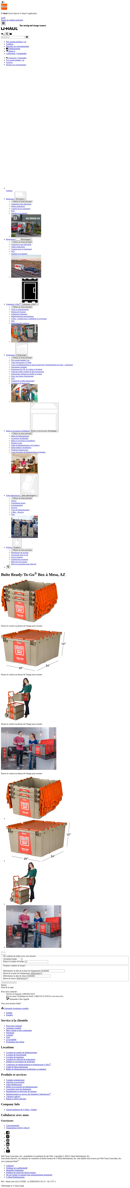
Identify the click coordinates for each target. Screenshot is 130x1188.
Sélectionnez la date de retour (15, 976)
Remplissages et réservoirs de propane (21, 1091)
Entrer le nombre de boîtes (14, 961)
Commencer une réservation (21, 244)
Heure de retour (9, 978)
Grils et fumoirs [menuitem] (17, 557)
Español (9, 1015)
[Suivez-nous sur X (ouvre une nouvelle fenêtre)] (7, 1149)
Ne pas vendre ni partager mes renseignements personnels (29, 1175)
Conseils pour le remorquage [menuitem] (21, 249)
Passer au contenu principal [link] (12, 20)
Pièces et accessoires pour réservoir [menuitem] (23, 564)
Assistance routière (13, 1028)
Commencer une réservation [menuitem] (21, 204)
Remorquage (11, 239)
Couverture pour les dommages (18, 1089)
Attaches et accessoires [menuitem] (19, 213)
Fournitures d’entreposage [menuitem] (20, 383)
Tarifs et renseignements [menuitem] (20, 309)
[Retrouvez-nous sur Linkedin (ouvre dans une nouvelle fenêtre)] (7, 1145)
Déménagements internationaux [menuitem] (22, 316)
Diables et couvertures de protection (20, 1062)
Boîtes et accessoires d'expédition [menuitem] (23, 441)
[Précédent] (2, 952)
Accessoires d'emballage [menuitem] (19, 438)
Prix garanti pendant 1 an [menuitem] (16, 42)
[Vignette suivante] (5, 954)
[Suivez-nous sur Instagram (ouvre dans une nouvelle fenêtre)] (7, 1137)
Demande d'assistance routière (16, 1008)
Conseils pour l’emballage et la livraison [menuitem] (29, 319)
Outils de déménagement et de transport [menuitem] (25, 445)
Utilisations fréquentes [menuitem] (19, 314)
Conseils (9, 1035)
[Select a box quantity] (13, 959)
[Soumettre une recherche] (27, 37)
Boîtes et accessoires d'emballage (44, 431)
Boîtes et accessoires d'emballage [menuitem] (18, 431)
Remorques (20, 199)
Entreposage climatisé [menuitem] (19, 367)
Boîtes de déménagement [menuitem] (20, 436)
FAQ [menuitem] (13, 211)
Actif (3, 18)
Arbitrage (10, 1166)
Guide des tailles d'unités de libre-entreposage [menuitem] (27, 372)
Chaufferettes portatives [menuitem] (19, 559)
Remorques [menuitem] (10, 199)
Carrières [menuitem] (9, 44)
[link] (29, 28)
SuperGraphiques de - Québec (21, 1110)
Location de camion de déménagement (21, 1052)
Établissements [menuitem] (14, 49)
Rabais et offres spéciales (16, 1099)
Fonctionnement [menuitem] (17, 505)
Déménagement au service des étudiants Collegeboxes (28, 1094)
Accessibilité (11, 1039)
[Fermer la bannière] (2, 2)
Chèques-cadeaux (13, 1096)
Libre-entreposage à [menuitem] (21, 362)
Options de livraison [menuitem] (18, 312)
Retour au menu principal (22, 202)
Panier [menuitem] (11, 51)
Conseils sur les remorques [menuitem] (20, 209)
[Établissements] (11, 34)
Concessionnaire (12, 1125)
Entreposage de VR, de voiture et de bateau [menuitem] (26, 369)
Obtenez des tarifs (9, 983)
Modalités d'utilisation (15, 1170)
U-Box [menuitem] (13, 304)
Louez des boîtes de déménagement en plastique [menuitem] (28, 452)
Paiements (10, 1033)
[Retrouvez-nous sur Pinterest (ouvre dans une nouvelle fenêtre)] (7, 1141)
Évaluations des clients (15, 1042)
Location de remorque (15, 1057)
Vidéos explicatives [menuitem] (18, 206)
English (9, 1013)
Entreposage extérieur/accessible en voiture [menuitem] (26, 374)
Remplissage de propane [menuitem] (19, 553)
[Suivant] (5, 952)
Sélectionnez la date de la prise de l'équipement (22, 971)
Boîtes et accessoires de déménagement (21, 1087)
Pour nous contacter (14, 1026)
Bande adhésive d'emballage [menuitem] (21, 448)
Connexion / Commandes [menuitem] (16, 53)
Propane (16, 547)
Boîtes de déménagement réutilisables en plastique (26, 1069)
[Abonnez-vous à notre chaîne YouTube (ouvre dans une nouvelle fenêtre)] (8, 1152)
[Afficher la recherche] (7, 34)
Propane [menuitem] (9, 547)
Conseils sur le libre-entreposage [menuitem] (22, 381)
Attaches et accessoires (15, 1082)
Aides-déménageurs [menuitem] (13, 495)
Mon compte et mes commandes (19, 1030)
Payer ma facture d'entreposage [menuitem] (22, 376)
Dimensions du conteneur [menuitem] (20, 323)
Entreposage (21, 355)
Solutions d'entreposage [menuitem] (19, 450)
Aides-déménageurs (29, 495)
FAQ (8, 1037)
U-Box (29, 304)
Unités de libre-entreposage (17, 1067)
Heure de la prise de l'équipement (16, 973)
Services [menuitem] (14, 508)
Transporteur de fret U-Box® (17, 1128)
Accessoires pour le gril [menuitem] (19, 555)
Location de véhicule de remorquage (20, 1059)
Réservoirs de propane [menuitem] (19, 562)
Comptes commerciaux (15, 1080)
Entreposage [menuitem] (10, 355)
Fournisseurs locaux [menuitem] (18, 503)
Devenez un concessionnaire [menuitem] (17, 46)
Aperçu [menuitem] (13, 501)
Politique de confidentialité (16, 1168)
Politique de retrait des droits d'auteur (21, 1172)
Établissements (15, 1177)
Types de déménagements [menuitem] (20, 510)
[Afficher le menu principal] (3, 23)
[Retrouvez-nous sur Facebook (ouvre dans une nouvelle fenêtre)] (7, 1134)
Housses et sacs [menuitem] (16, 443)
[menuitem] (70, 244)
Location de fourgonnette (16, 1055)
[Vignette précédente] (2, 954)
